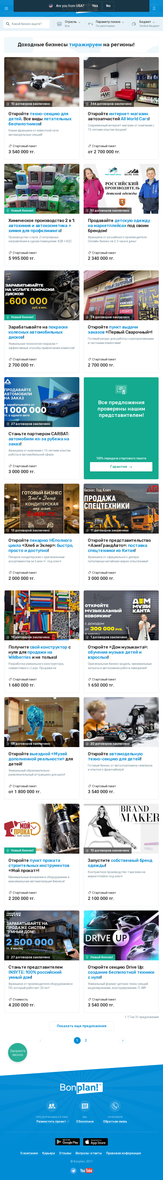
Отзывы (65, 1153)
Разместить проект (51, 1121)
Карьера (48, 1153)
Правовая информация (123, 1153)
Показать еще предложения (81, 1026)
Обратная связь (115, 1121)
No (108, 6)
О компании (29, 1153)
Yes (95, 6)
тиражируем (85, 45)
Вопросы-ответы (89, 1153)
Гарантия (119, 467)
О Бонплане (85, 1121)
